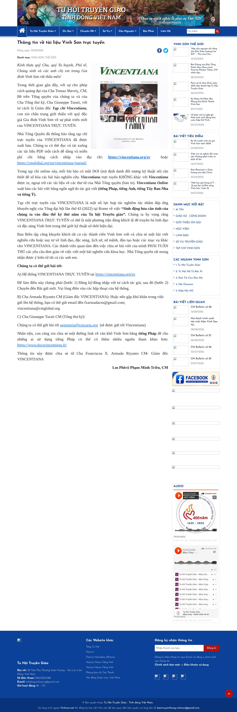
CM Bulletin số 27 (201, 335)
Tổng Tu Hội (92, 647)
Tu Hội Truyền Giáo (180, 540)
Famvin (90, 652)
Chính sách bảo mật (167, 665)
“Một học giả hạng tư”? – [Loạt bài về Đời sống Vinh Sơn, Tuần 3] (203, 186)
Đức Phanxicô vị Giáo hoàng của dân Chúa (202, 171)
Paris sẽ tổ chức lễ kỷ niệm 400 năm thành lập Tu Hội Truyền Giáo (204, 86)
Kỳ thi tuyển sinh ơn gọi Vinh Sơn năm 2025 (203, 142)
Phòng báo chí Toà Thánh (100, 672)
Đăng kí (211, 648)
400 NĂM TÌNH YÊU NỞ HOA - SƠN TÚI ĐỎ (205, 540)
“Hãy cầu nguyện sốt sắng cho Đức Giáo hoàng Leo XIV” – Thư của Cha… (204, 51)
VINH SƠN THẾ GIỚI (43, 57)
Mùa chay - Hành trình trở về (200, 620)
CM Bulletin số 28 (201, 307)
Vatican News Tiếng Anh (99, 662)
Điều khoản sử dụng (196, 665)
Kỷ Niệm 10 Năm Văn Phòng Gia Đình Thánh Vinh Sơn (202, 102)
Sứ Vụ (107, 31)
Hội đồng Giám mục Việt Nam (103, 677)
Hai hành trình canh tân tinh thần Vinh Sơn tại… (204, 321)
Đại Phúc (148, 31)
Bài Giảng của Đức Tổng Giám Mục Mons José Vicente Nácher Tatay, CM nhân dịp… (204, 68)
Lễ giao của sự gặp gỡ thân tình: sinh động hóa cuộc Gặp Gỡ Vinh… (203, 117)
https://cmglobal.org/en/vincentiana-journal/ (52, 163)
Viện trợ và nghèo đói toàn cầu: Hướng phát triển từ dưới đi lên (204, 157)
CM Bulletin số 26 (201, 347)
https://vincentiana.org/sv (115, 274)
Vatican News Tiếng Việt (99, 667)
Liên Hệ (166, 31)
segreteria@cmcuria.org (79, 325)
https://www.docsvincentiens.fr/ (42, 345)
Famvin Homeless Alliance (100, 657)
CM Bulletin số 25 (201, 358)
